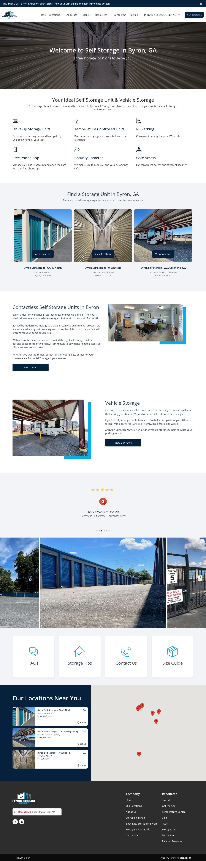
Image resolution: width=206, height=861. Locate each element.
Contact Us (132, 835)
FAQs (165, 823)
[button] (97, 530)
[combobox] (37, 811)
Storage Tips (169, 829)
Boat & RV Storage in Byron (141, 823)
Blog (164, 817)
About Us (131, 811)
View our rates (123, 442)
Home (129, 800)
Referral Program (172, 841)
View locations (194, 14)
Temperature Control (174, 811)
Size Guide (168, 835)
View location (43, 254)
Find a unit (30, 367)
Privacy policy (23, 857)
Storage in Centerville (138, 829)
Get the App (169, 806)
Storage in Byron (135, 817)
